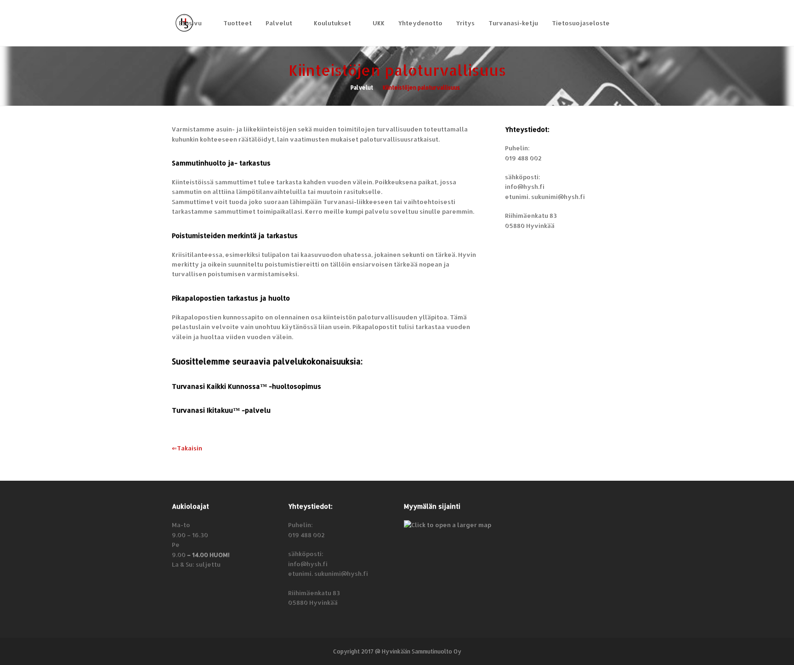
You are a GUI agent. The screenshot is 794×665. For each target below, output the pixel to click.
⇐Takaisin (187, 448)
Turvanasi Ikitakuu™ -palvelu (221, 410)
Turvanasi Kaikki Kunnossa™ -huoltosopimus (246, 386)
